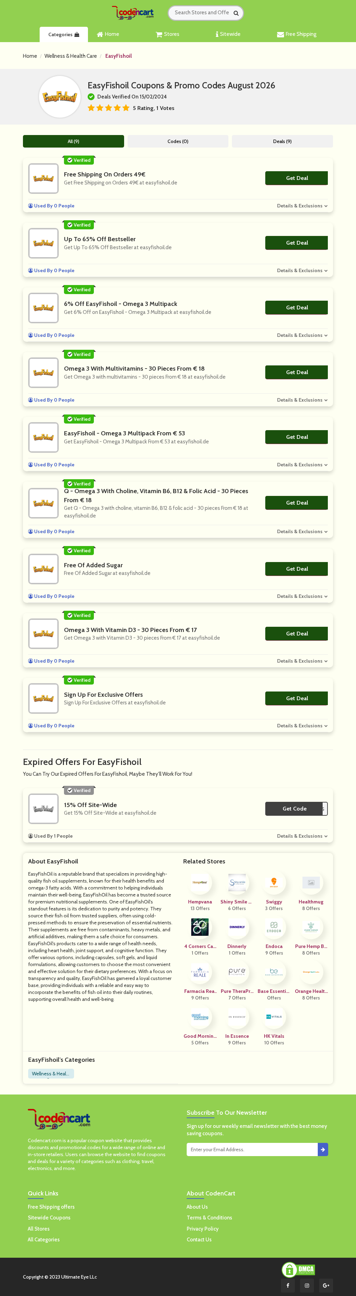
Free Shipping (301, 34)
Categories (60, 34)
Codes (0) (178, 141)
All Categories (44, 1239)
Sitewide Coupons (49, 1218)
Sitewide (230, 34)
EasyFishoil (118, 56)
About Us (197, 1207)
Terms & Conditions (209, 1218)
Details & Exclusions (300, 206)
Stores (171, 34)
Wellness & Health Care (70, 56)
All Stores (39, 1229)
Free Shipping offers (51, 1207)
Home (112, 34)
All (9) (73, 141)
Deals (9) (282, 141)
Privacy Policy (203, 1229)
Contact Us (199, 1239)
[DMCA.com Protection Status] (298, 1269)
